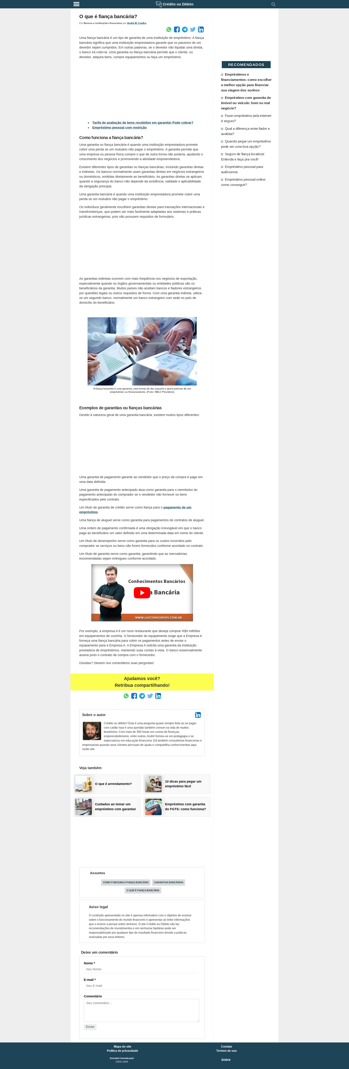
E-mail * (90, 980)
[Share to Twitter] (193, 29)
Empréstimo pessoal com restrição (119, 127)
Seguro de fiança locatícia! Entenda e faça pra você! (242, 156)
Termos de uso (226, 1050)
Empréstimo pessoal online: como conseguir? (243, 182)
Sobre (225, 1060)
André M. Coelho (137, 23)
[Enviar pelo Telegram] (185, 29)
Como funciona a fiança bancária (126, 882)
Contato (226, 1046)
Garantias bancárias (168, 882)
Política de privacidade (122, 1050)
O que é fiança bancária (143, 890)
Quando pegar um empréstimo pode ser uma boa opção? (246, 143)
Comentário (93, 996)
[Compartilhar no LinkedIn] (201, 29)
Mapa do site (122, 1046)
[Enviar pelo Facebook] (177, 29)
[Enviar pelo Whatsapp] (169, 29)
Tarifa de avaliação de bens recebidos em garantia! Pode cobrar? (142, 122)
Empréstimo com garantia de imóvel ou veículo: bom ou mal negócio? (246, 103)
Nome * (89, 963)
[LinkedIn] (198, 715)
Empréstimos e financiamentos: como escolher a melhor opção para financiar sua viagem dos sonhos (246, 82)
